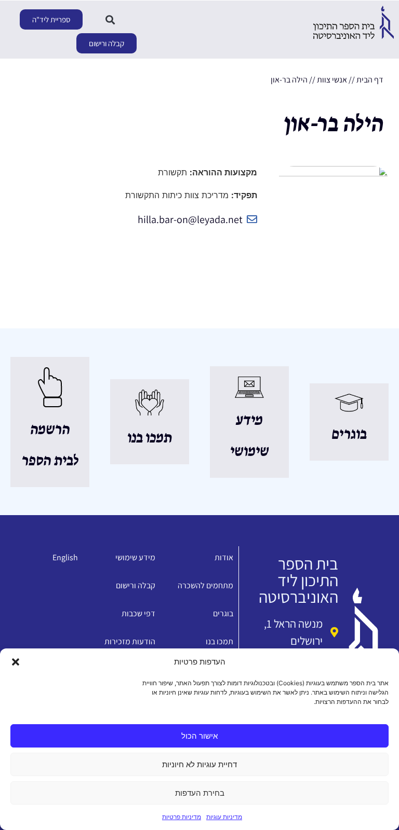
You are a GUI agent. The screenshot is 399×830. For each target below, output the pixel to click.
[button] (15, 662)
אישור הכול (199, 736)
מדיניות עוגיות (224, 817)
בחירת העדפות (199, 793)
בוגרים (349, 435)
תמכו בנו (149, 438)
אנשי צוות (332, 79)
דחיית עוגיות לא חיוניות (199, 764)
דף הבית (369, 79)
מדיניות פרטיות (181, 817)
